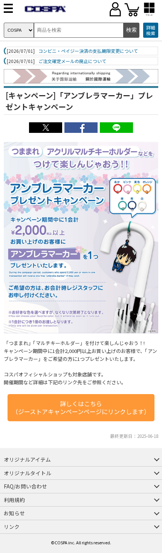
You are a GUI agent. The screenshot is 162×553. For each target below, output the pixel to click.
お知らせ (14, 513)
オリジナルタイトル (27, 473)
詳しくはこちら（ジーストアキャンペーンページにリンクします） (81, 407)
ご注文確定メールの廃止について (72, 61)
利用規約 (14, 500)
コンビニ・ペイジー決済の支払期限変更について (88, 51)
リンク (12, 526)
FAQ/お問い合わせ (25, 486)
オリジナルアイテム (27, 459)
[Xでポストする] (45, 130)
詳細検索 (150, 30)
